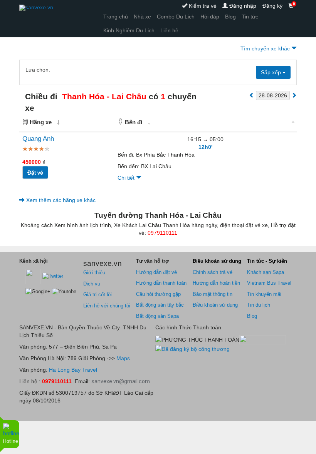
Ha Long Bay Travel (73, 370)
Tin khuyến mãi (264, 294)
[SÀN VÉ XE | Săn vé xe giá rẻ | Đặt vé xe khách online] (36, 7)
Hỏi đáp (209, 16)
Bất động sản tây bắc (160, 305)
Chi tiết (127, 178)
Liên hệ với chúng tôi (106, 306)
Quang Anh (38, 138)
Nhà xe (142, 16)
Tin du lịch (258, 305)
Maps (122, 358)
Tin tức (250, 16)
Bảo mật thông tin (212, 294)
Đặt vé (35, 172)
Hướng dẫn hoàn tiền (216, 283)
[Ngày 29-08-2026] (294, 95)
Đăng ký (272, 6)
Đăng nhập (242, 6)
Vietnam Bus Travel (269, 283)
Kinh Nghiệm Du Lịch (129, 30)
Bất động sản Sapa (157, 316)
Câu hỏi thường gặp (158, 294)
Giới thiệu (94, 272)
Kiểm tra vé (202, 6)
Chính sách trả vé (212, 272)
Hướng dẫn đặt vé (156, 272)
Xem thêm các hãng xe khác (60, 200)
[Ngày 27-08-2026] (251, 95)
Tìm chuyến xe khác (265, 48)
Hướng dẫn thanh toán (161, 283)
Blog (230, 16)
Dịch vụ (91, 284)
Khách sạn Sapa (265, 272)
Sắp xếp (271, 72)
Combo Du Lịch (176, 16)
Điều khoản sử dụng (215, 305)
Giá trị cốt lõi (97, 294)
